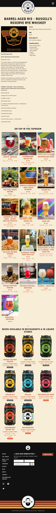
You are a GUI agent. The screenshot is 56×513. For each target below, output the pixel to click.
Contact (4, 474)
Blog (3, 469)
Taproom (5, 463)
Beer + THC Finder (5, 460)
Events (4, 466)
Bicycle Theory (34, 510)
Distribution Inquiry (6, 478)
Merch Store (48, 454)
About (4, 472)
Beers (4, 454)
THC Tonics (5, 456)
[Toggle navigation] (53, 3)
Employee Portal (41, 510)
